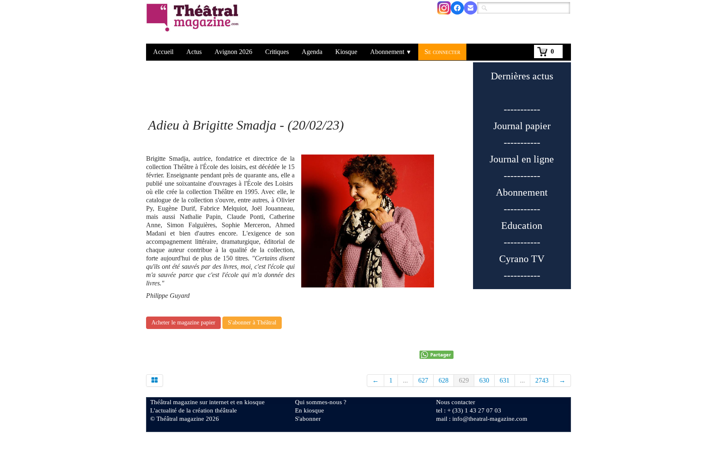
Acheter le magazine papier (183, 322)
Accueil (163, 51)
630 (484, 380)
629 (464, 380)
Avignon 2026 (233, 51)
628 (444, 380)
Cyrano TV (521, 258)
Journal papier (522, 125)
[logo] (194, 23)
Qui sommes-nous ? (320, 402)
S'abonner (308, 418)
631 (505, 380)
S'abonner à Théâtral (252, 322)
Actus (194, 51)
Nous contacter (455, 402)
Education (521, 225)
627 (423, 380)
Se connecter (442, 51)
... (405, 380)
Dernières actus (522, 76)
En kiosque (309, 410)
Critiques (277, 51)
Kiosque (346, 51)
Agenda (312, 51)
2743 (542, 380)
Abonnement (391, 51)
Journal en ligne (522, 159)
